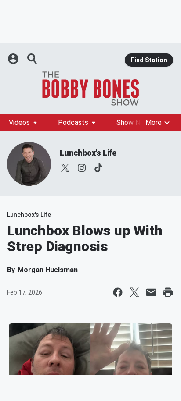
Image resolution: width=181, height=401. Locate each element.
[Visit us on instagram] (81, 168)
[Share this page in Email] (151, 292)
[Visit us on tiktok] (98, 168)
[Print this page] (168, 292)
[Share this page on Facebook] (118, 292)
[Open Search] (32, 58)
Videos (19, 122)
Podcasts (73, 122)
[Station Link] (90, 88)
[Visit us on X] (65, 168)
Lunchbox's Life (88, 152)
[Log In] (14, 58)
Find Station (149, 60)
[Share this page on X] (134, 292)
